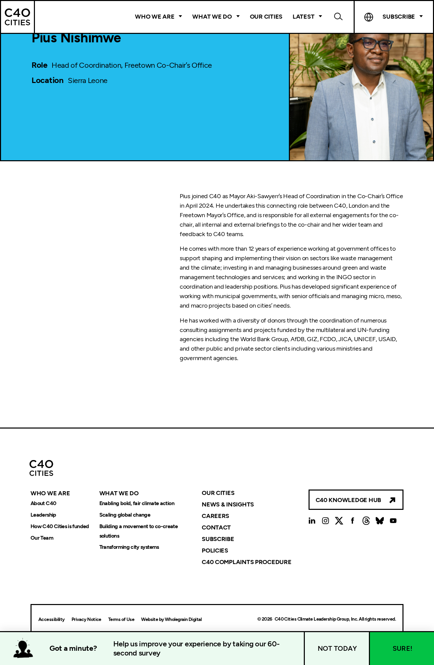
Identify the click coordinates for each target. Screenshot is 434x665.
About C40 (43, 503)
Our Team (42, 538)
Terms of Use (121, 619)
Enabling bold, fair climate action (136, 503)
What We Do (212, 16)
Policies (215, 550)
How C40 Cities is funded (60, 526)
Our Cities (266, 16)
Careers (215, 516)
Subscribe (218, 539)
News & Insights (228, 504)
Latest (303, 16)
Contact (216, 527)
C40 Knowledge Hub (348, 500)
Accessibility (51, 619)
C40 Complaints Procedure (247, 561)
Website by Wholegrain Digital (171, 619)
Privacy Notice (86, 619)
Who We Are (154, 16)
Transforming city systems (129, 547)
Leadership (43, 515)
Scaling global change (125, 515)
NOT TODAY (337, 648)
